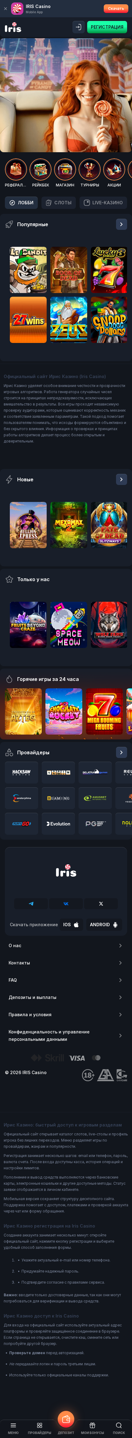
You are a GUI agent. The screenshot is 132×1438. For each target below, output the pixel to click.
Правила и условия (30, 1014)
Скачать (116, 8)
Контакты (19, 962)
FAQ (13, 980)
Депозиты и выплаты (32, 997)
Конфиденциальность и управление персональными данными (49, 1035)
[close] (5, 9)
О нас (15, 945)
